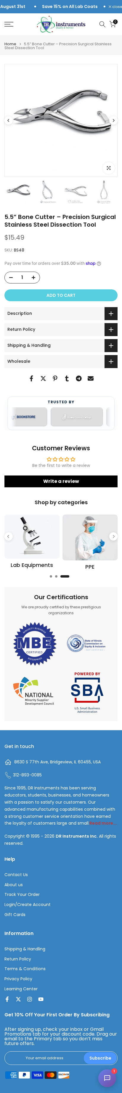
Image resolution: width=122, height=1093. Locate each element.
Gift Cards (14, 915)
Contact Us (16, 875)
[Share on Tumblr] (67, 378)
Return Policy (17, 959)
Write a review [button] (61, 481)
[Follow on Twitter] (18, 999)
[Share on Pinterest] (55, 378)
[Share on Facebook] (31, 378)
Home (10, 44)
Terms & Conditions (25, 969)
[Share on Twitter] (43, 378)
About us (13, 885)
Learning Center (21, 989)
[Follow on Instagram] (29, 999)
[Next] (113, 120)
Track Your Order (22, 894)
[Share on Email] (91, 378)
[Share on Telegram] (79, 378)
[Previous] (8, 120)
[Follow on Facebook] (7, 999)
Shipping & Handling (24, 949)
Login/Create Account (27, 904)
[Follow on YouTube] (41, 999)
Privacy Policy (18, 979)
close (116, 7)
